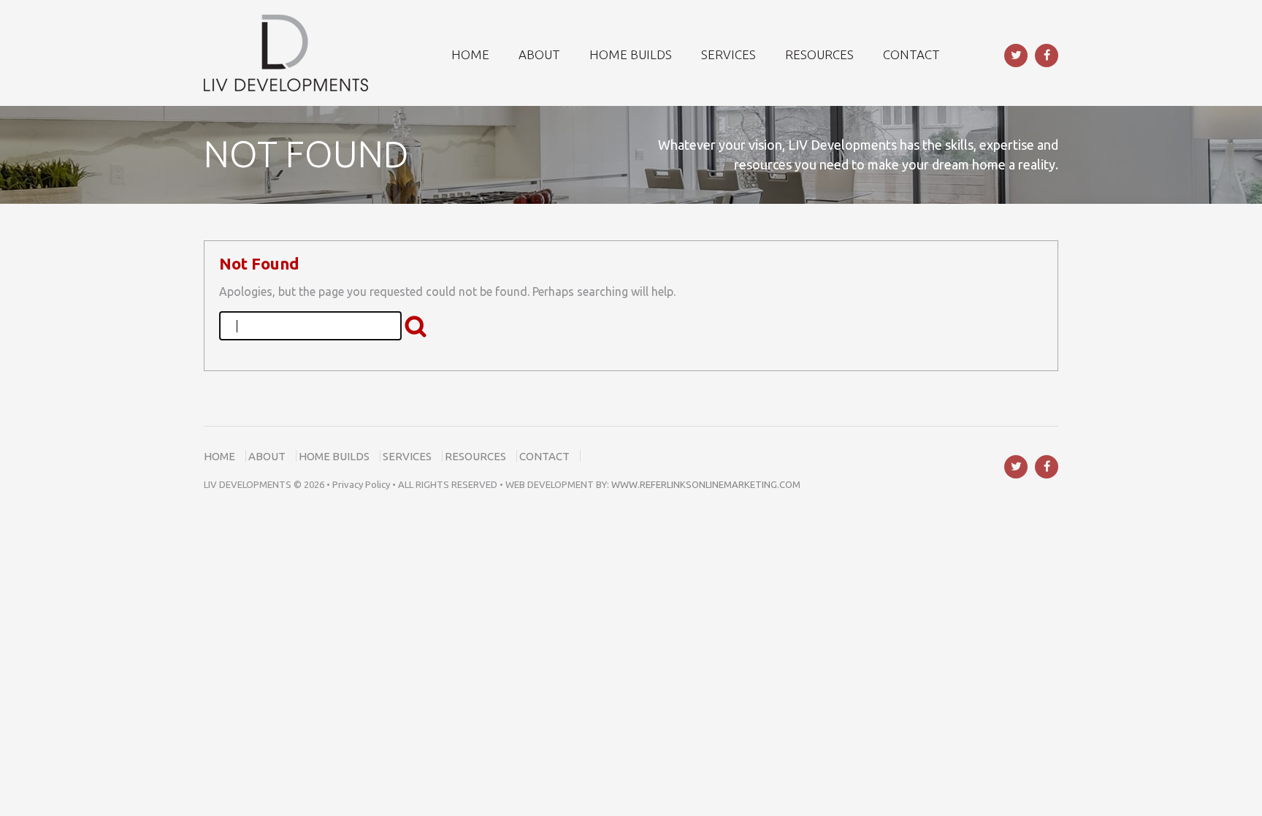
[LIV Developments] (286, 52)
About (267, 456)
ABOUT (539, 54)
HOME (470, 54)
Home (219, 456)
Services (407, 456)
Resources (475, 456)
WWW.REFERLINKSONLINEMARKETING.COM (705, 484)
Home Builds (334, 456)
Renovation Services (77, 512)
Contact (544, 456)
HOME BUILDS (630, 54)
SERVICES (728, 54)
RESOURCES (819, 54)
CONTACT (911, 54)
